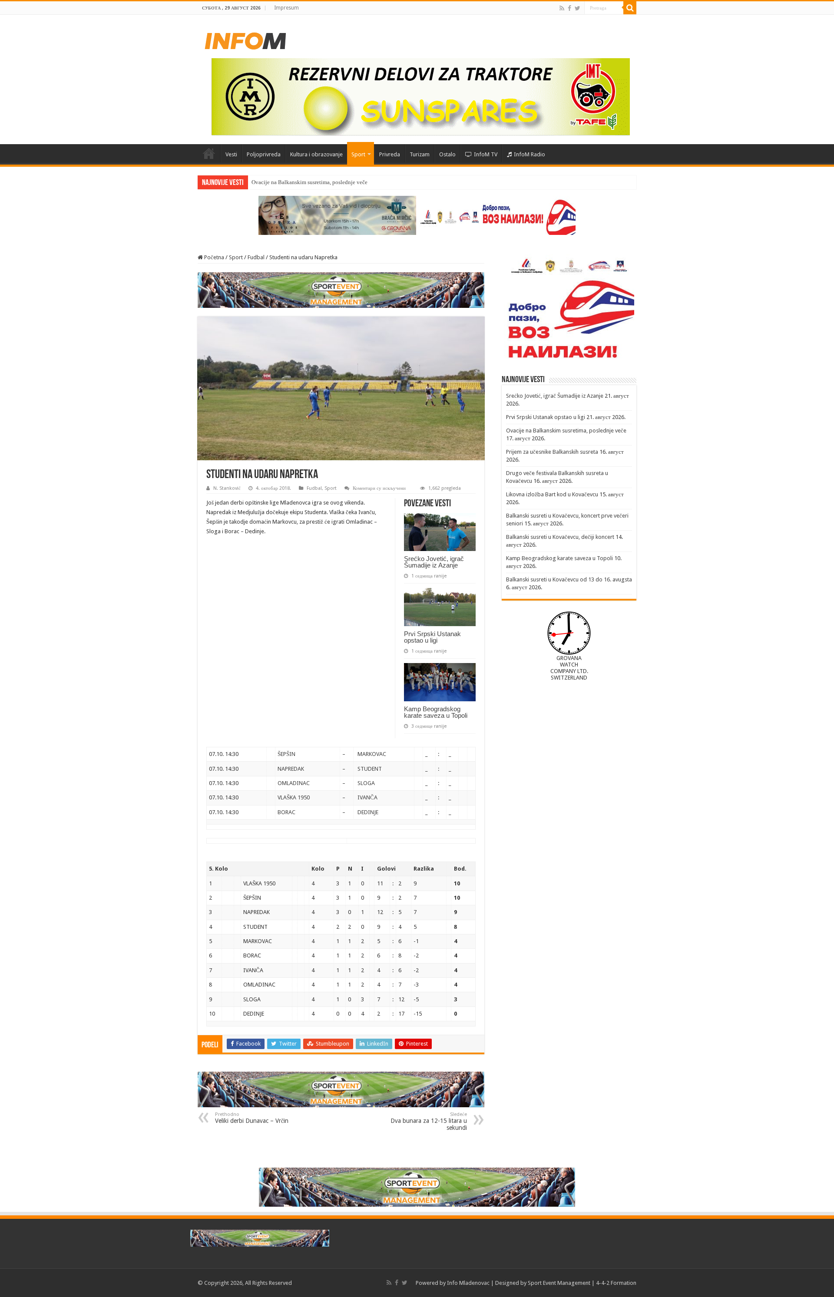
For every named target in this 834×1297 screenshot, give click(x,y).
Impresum (286, 8)
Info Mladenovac (468, 1283)
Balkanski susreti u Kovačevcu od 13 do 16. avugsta (569, 579)
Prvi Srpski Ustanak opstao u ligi (432, 637)
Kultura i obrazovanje (316, 154)
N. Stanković (227, 488)
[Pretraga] (629, 7)
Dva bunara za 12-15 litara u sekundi (429, 1121)
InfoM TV (485, 154)
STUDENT (369, 769)
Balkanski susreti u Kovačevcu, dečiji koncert (560, 537)
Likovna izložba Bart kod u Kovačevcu (552, 494)
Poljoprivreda (264, 154)
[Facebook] (569, 8)
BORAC (286, 812)
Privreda (389, 154)
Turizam (420, 154)
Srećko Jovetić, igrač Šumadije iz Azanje (434, 562)
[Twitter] (577, 8)
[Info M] (245, 39)
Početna (209, 153)
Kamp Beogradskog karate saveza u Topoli (435, 712)
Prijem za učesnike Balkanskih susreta (552, 452)
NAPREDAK (291, 769)
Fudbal (256, 257)
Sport (358, 154)
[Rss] (562, 8)
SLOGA (366, 783)
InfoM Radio (529, 154)
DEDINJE (367, 812)
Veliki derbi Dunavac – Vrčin (251, 1118)
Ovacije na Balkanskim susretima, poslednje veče (309, 182)
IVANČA (367, 797)
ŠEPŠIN (286, 754)
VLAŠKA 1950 (294, 797)
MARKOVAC (371, 754)
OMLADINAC (294, 783)
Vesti (231, 154)
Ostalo (447, 154)
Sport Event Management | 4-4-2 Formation (582, 1283)
